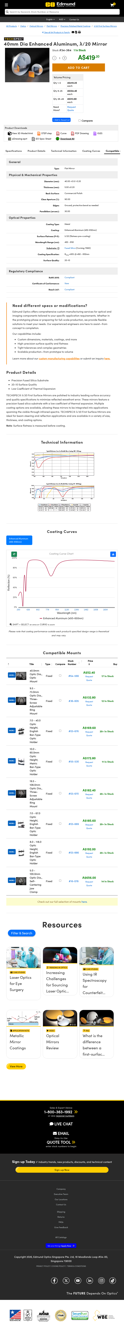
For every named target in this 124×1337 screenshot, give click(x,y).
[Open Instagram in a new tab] (101, 1282)
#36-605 (74, 701)
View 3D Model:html (22, 133)
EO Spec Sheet (43, 138)
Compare (87, 120)
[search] (62, 12)
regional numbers (65, 1115)
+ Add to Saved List (61, 120)
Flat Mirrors (52, 26)
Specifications (13, 150)
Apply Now (59, 1245)
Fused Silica (70, 248)
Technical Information (64, 150)
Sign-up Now (62, 1169)
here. (107, 358)
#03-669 (74, 824)
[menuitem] (7, 4)
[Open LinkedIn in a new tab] (89, 1282)
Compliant (69, 277)
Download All (67, 138)
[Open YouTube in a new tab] (77, 1282)
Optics (23, 26)
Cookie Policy (58, 1266)
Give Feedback (61, 1227)
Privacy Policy (43, 1266)
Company (61, 1188)
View (67, 283)
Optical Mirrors (36, 26)
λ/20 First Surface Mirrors (105, 26)
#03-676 (74, 731)
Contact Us (74, 19)
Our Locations (61, 1199)
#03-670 (74, 793)
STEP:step (46, 133)
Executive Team (61, 1194)
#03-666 (74, 852)
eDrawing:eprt (19, 138)
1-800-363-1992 (58, 1111)
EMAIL (63, 1133)
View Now (23, 986)
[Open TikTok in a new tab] (112, 1282)
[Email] (73, 32)
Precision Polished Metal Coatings (75, 26)
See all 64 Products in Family (57, 32)
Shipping (61, 1211)
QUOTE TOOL (59, 1142)
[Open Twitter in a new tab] (66, 1282)
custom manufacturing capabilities (59, 358)
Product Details (37, 150)
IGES (99, 133)
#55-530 (74, 761)
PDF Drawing (81, 133)
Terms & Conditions (76, 1266)
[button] (76, 32)
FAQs (61, 1222)
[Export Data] (113, 554)
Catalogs (61, 1237)
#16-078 (73, 881)
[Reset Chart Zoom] (14, 554)
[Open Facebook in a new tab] (54, 1282)
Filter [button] (15, 933)
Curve (63, 133)
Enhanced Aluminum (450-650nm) (18, 540)
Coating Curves (91, 150)
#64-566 (73, 675)
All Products (11, 26)
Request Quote (71, 108)
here (84, 901)
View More (16, 1066)
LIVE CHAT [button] (63, 1123)
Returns (61, 1216)
